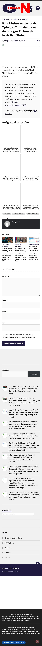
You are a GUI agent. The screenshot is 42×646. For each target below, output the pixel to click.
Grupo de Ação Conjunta (13, 538)
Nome (5, 300)
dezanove (8, 553)
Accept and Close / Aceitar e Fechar (14, 642)
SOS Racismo (9, 543)
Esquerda (8, 557)
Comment (6, 276)
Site (3, 323)
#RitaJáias (14, 102)
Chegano (7, 41)
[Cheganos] (21, 8)
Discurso (7, 213)
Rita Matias (23, 19)
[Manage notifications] (37, 641)
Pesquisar (5, 370)
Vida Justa (8, 548)
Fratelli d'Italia (19, 213)
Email (4, 311)
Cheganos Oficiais (9, 19)
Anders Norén (14, 571)
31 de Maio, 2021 (19, 41)
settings (27, 620)
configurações (35, 633)
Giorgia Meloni (32, 213)
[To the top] (38, 564)
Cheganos (14, 568)
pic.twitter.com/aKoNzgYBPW (15, 105)
